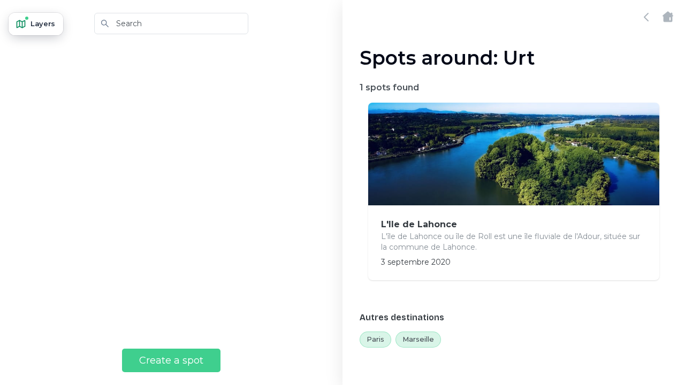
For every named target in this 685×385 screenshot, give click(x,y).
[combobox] (171, 23)
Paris (375, 339)
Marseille (418, 339)
